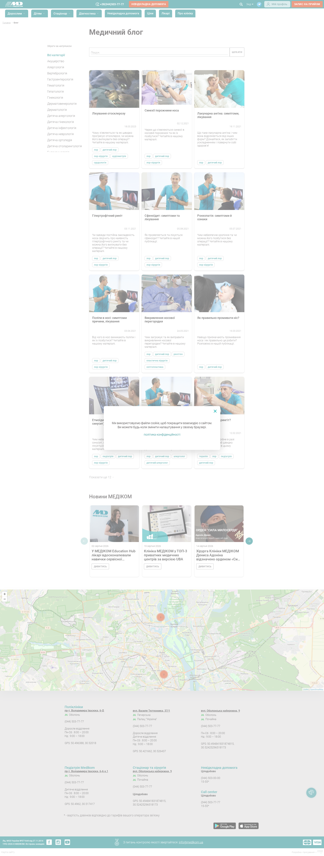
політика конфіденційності (162, 434)
